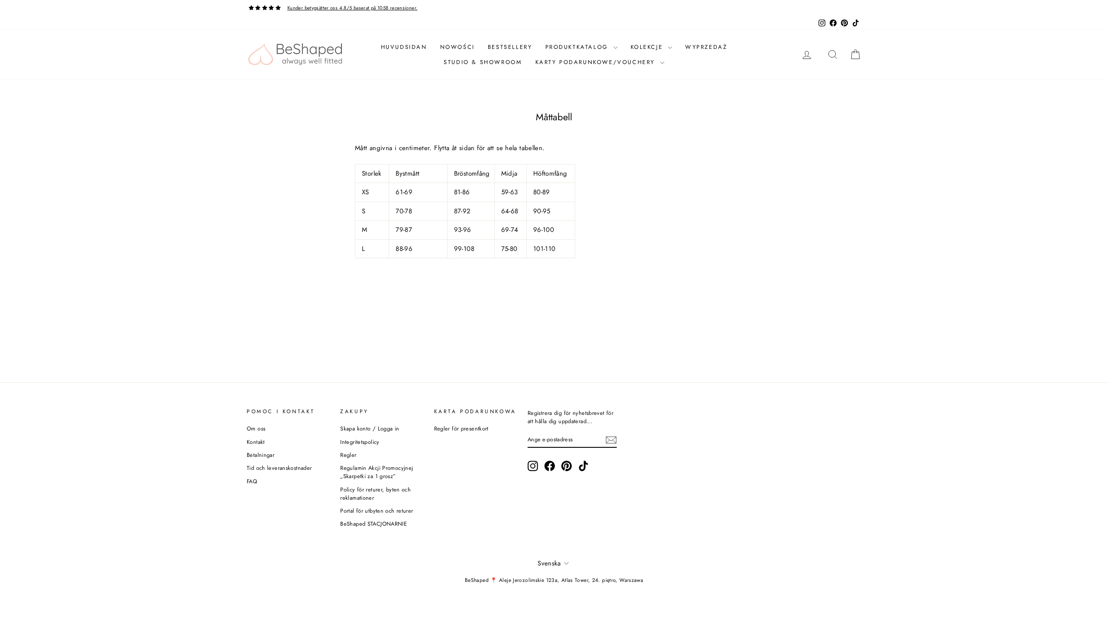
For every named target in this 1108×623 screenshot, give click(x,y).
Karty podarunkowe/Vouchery (596, 62)
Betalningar (260, 455)
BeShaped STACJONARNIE (373, 524)
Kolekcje (648, 47)
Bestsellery (510, 47)
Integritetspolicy (359, 442)
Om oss (256, 428)
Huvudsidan (404, 47)
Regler (348, 455)
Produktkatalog (578, 47)
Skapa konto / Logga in (369, 428)
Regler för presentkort (461, 428)
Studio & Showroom (483, 62)
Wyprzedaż (706, 47)
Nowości (457, 47)
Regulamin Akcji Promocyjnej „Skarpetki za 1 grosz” (376, 472)
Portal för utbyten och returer (376, 511)
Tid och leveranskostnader (279, 468)
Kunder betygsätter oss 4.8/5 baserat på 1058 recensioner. (352, 7)
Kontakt (256, 442)
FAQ (252, 481)
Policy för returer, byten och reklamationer (375, 493)
